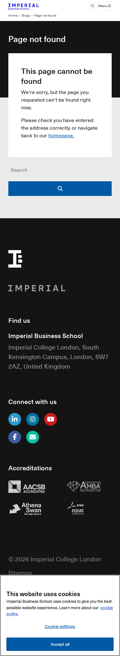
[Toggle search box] (92, 6)
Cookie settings (60, 626)
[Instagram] (32, 419)
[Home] (31, 6)
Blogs (26, 15)
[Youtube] (50, 419)
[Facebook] (14, 437)
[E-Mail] (32, 437)
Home (13, 15)
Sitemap (20, 572)
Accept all (60, 644)
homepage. (61, 135)
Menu (103, 6)
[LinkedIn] (14, 419)
